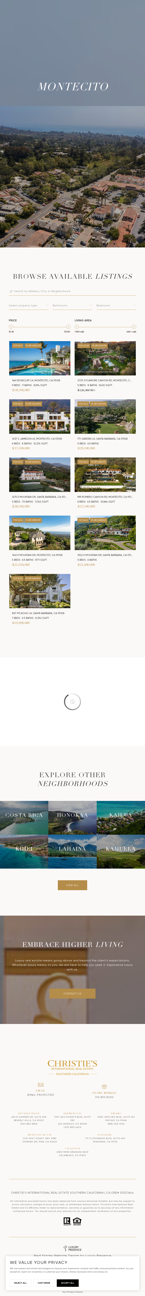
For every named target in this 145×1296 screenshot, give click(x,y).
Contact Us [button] (72, 993)
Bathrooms (60, 305)
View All (72, 885)
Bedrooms (103, 305)
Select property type (23, 305)
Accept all (67, 1283)
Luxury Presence (98, 1255)
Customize (44, 1283)
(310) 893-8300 (29, 1124)
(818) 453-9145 (116, 1124)
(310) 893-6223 (72, 1127)
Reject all (20, 1283)
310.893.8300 (104, 1097)
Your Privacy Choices (72, 1292)
